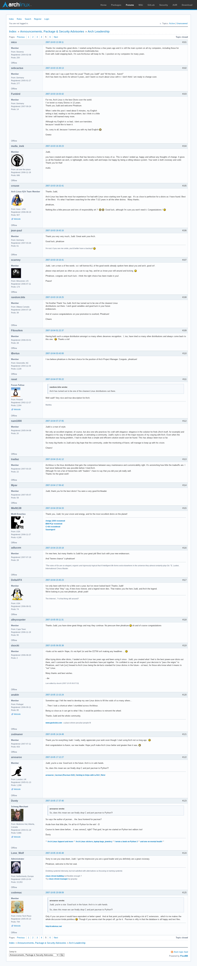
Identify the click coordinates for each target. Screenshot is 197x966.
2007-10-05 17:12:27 (55, 757)
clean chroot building (55, 876)
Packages (116, 5)
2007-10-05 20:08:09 (55, 892)
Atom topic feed (181, 952)
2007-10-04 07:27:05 (55, 421)
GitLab (151, 5)
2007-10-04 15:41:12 (55, 459)
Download (187, 5)
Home (104, 5)
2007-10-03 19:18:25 (55, 297)
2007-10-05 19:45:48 (55, 853)
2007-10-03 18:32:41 (55, 186)
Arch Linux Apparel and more (60, 841)
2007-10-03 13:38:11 (55, 42)
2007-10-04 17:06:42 (55, 485)
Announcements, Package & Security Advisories (52, 31)
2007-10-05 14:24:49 (55, 734)
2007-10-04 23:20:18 (55, 548)
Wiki (141, 5)
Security (163, 5)
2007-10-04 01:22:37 (55, 330)
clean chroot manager (58, 879)
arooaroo (50, 775)
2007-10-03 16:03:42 (55, 94)
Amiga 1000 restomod (55, 521)
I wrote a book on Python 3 (126, 841)
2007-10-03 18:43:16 (55, 230)
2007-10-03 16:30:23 (55, 146)
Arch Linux (17, 5)
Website (17, 219)
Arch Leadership (99, 31)
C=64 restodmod (53, 527)
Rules (19, 19)
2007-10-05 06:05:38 (55, 645)
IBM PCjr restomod (54, 524)
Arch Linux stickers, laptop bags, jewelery (94, 841)
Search (28, 19)
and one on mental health (151, 841)
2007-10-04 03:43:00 (55, 353)
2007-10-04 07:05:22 (55, 379)
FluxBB (184, 956)
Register (37, 19)
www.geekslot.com (54, 723)
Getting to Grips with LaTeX (88, 775)
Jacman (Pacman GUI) (65, 775)
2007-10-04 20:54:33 (55, 508)
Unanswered (182, 23)
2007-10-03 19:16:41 (55, 260)
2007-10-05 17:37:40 (55, 801)
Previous (21, 37)
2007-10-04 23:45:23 (55, 580)
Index (11, 19)
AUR (175, 5)
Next (56, 37)
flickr (103, 775)
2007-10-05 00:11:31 (55, 620)
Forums (130, 5)
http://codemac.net (54, 926)
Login (46, 19)
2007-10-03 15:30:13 (55, 68)
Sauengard (50, 530)
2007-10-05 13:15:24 (55, 695)
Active (172, 23)
